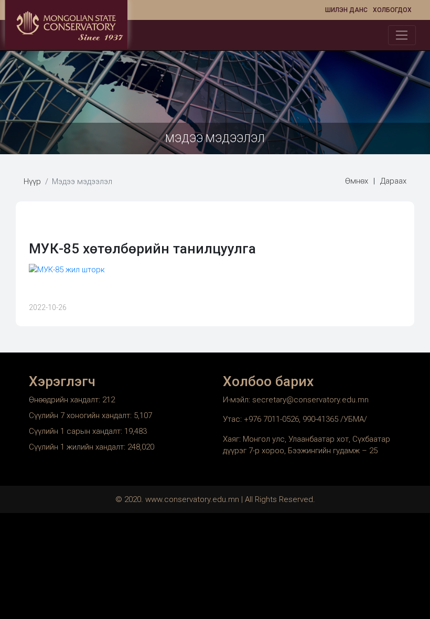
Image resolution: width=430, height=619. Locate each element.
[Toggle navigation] (402, 35)
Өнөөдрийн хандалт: (65, 399)
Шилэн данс (346, 10)
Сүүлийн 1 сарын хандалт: (76, 431)
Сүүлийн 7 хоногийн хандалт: (81, 415)
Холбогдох (392, 10)
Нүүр (32, 181)
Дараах (393, 181)
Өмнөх (356, 181)
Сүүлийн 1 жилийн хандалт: (78, 447)
